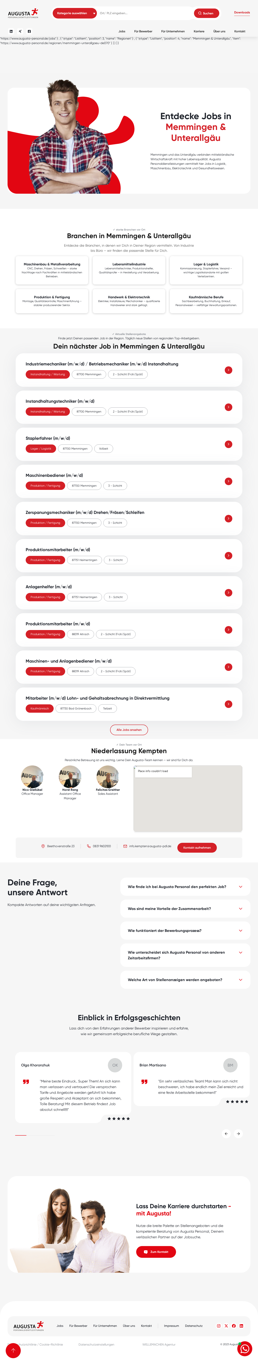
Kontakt (239, 31)
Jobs (121, 31)
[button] (242, 13)
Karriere (199, 31)
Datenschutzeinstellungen (96, 1344)
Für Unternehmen (173, 31)
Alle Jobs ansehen (129, 730)
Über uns (219, 31)
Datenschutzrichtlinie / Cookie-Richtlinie (35, 1344)
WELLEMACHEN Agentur (158, 1344)
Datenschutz (194, 1326)
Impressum (171, 1326)
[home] (23, 13)
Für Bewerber (143, 31)
